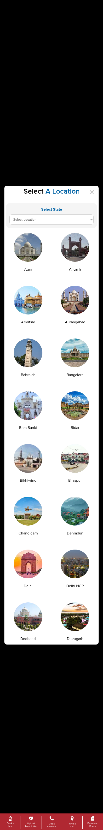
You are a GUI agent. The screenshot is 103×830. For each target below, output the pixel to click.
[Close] (92, 192)
